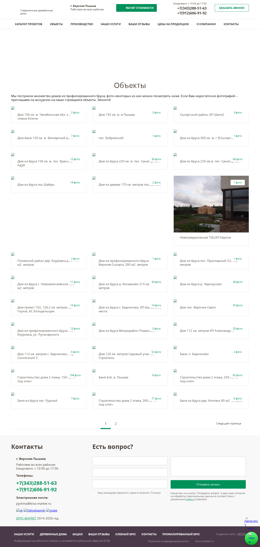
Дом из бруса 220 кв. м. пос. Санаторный (129, 161)
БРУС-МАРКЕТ (26, 518)
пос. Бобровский (111, 138)
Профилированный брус (181, 534)
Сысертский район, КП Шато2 (202, 115)
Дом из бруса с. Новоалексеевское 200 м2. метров (46, 286)
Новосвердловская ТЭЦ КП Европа (205, 237)
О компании (206, 24)
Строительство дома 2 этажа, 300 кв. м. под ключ (128, 402)
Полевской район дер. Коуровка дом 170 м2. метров (48, 263)
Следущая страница (228, 423)
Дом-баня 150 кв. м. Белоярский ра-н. (45, 138)
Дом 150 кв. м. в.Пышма (117, 115)
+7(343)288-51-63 (192, 8)
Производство (81, 24)
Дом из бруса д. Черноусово (201, 284)
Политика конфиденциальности (168, 541)
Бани (56, 63)
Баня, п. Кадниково (194, 354)
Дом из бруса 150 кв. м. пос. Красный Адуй (45, 163)
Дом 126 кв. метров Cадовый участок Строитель (126, 356)
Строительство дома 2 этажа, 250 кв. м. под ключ (209, 379)
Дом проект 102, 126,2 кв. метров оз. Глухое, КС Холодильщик (44, 309)
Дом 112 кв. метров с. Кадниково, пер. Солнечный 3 (46, 356)
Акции (78, 534)
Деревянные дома (53, 534)
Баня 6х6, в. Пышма (113, 377)
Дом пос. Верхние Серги (198, 307)
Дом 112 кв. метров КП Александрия (207, 331)
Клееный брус (125, 534)
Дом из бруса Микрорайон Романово (126, 331)
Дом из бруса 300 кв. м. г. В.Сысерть (206, 138)
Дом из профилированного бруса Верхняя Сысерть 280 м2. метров (124, 263)
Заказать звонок (232, 8)
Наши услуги (111, 24)
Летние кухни (103, 63)
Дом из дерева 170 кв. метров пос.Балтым (130, 184)
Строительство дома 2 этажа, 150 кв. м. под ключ (46, 379)
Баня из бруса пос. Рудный (37, 400)
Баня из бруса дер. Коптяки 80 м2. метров (211, 400)
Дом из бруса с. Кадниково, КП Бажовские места (130, 309)
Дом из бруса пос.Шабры (35, 184)
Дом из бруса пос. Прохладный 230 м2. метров (209, 263)
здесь (190, 499)
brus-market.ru (204, 541)
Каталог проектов (28, 24)
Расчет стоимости (140, 8)
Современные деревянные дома (36, 12)
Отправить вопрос (208, 484)
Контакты (231, 24)
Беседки (76, 63)
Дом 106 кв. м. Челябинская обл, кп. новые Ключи (44, 116)
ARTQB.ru (243, 534)
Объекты (56, 24)
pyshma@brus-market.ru (33, 503)
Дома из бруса (32, 63)
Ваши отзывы (139, 24)
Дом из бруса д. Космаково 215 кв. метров (124, 286)
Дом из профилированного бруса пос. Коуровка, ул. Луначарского (45, 332)
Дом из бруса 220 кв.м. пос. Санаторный (210, 161)
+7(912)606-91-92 (192, 13)
